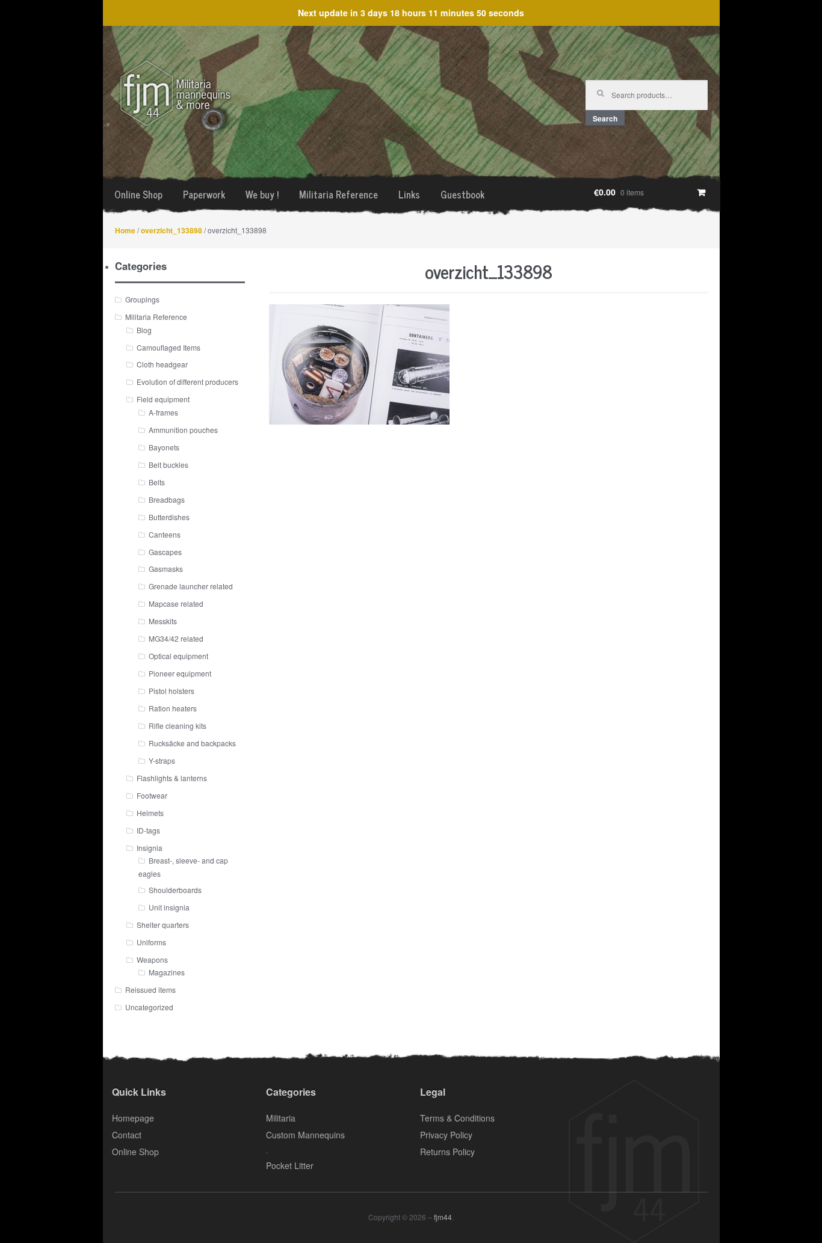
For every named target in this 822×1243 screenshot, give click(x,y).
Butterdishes (169, 517)
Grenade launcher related (191, 586)
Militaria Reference (338, 194)
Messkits (163, 621)
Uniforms (151, 942)
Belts (157, 482)
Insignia (149, 847)
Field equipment (163, 399)
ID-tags (148, 830)
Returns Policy (447, 1152)
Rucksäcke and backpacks (192, 743)
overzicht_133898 (171, 230)
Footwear (152, 795)
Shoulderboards (175, 890)
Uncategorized (149, 1007)
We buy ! (262, 194)
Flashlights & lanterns (172, 778)
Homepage (133, 1118)
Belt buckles (168, 464)
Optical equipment (178, 656)
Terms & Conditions (457, 1118)
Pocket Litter (290, 1165)
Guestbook (462, 194)
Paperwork (204, 194)
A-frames (163, 412)
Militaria (280, 1118)
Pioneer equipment (180, 673)
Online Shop (138, 194)
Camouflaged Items (168, 347)
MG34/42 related (176, 638)
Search (605, 118)
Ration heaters (173, 708)
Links (409, 194)
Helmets (150, 813)
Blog (144, 330)
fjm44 (443, 1217)
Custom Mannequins (305, 1135)
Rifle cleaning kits (177, 725)
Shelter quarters (163, 924)
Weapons (152, 959)
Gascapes (165, 552)
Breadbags (167, 499)
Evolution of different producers (187, 381)
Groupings (142, 299)
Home (125, 230)
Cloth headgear (162, 364)
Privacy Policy (446, 1135)
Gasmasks (166, 568)
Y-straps (162, 760)
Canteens (165, 534)
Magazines (167, 972)
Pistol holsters (171, 691)
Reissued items (150, 989)
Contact (126, 1135)
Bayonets (164, 447)
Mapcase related (176, 603)
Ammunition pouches (183, 430)
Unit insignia (169, 907)
